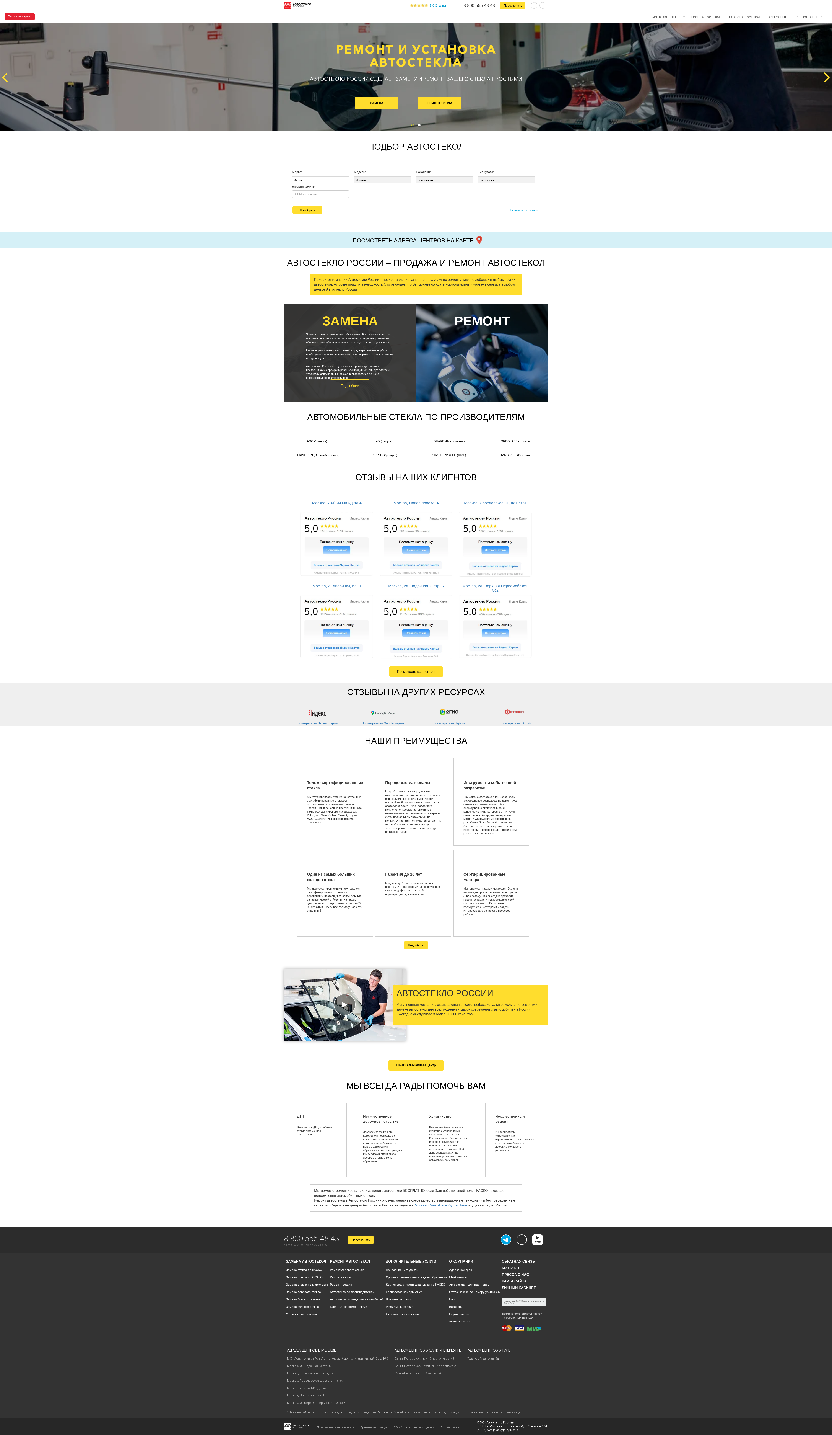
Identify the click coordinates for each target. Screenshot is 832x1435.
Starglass (515, 455)
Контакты (810, 17)
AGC (317, 441)
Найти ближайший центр (416, 1065)
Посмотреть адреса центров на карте (414, 240)
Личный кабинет (519, 1288)
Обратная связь (518, 1261)
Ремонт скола (439, 103)
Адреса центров (781, 17)
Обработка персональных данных (414, 1427)
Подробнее (350, 386)
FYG (383, 441)
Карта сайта (514, 1281)
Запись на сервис (19, 16)
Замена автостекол (666, 17)
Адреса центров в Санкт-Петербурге (428, 1350)
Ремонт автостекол (705, 17)
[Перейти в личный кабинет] (542, 5)
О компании (461, 1261)
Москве (421, 1205)
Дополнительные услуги (411, 1261)
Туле (463, 1205)
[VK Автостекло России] (522, 1239)
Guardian (449, 441)
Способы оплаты (450, 1427)
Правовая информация (374, 1427)
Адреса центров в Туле (489, 1350)
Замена (376, 103)
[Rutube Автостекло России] (540, 1243)
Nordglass (515, 441)
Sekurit (383, 455)
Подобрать (307, 210)
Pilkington (317, 455)
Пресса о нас (515, 1275)
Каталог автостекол (744, 17)
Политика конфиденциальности (335, 1427)
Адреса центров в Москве (311, 1350)
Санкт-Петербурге (443, 1205)
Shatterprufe (449, 455)
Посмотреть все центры (416, 671)
